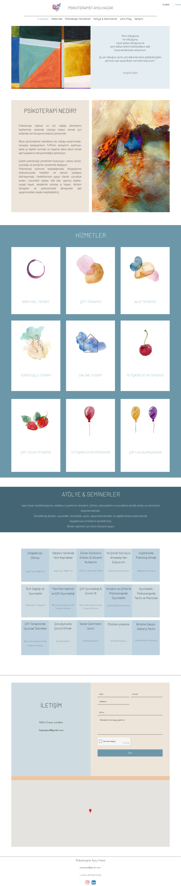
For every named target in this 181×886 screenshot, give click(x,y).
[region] (35, 452)
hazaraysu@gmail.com (51, 730)
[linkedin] (94, 882)
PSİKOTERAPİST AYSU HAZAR (90, 8)
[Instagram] (87, 882)
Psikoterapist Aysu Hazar (90, 860)
